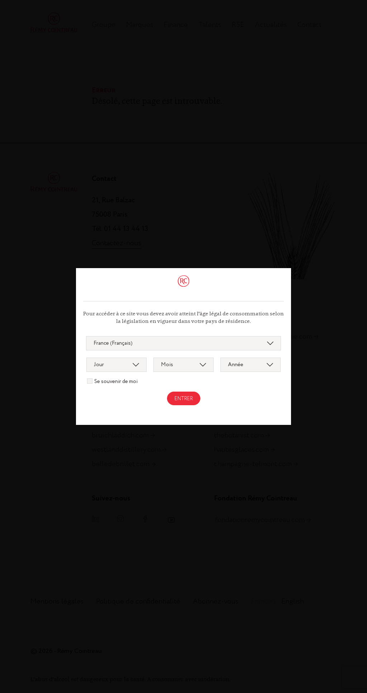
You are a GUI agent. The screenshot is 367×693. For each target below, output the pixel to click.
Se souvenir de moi (116, 382)
